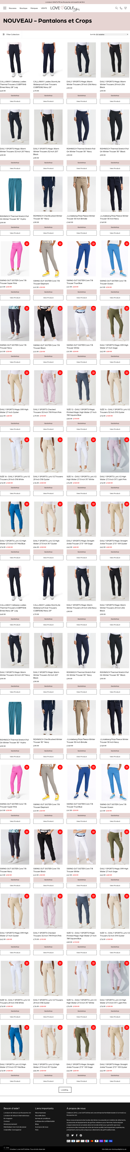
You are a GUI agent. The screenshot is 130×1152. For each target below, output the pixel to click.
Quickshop (15, 95)
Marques (34, 8)
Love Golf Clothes (23, 1149)
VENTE (44, 8)
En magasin (8, 1118)
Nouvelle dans (40, 1115)
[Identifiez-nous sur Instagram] (68, 1135)
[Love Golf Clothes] (65, 8)
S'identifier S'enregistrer (12, 1130)
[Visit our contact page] (121, 8)
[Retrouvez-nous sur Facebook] (76, 1135)
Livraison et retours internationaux (16, 1115)
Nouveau (12, 8)
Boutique (23, 8)
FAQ (36, 1130)
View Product (15, 101)
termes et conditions (42, 1118)
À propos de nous (41, 1127)
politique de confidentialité (45, 1121)
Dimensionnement (10, 1124)
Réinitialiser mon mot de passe (15, 1127)
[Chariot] (125, 8)
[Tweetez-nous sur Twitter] (72, 1135)
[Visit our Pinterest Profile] (81, 1135)
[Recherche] (116, 8)
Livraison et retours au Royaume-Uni (17, 1113)
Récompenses (40, 1113)
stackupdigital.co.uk (119, 1149)
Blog (37, 1124)
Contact (7, 1121)
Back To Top (115, 1142)
